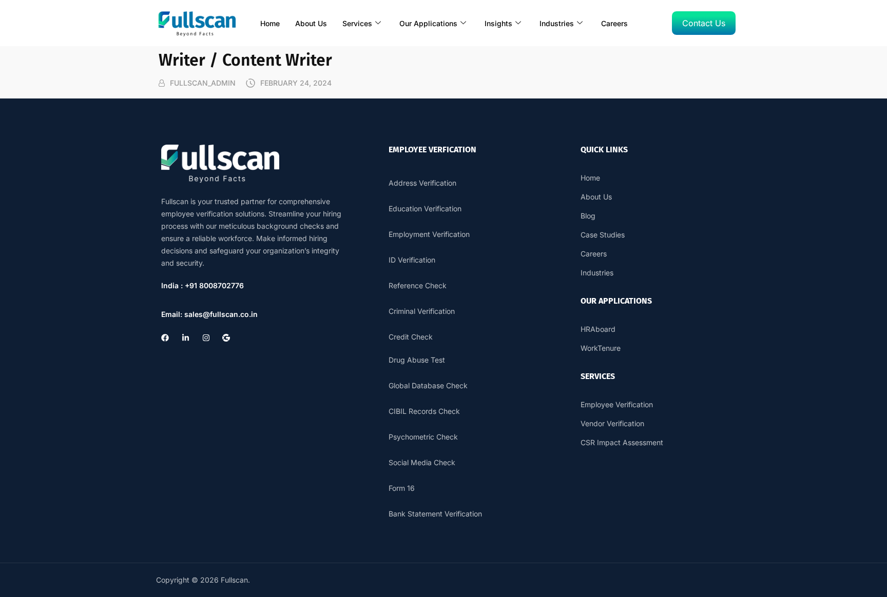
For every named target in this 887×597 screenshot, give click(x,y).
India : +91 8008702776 (202, 285)
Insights (498, 23)
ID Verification (412, 259)
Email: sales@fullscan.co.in (209, 314)
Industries (556, 23)
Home (270, 23)
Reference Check (418, 285)
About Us (311, 23)
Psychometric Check (423, 436)
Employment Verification (429, 234)
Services (357, 23)
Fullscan (234, 579)
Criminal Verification (422, 311)
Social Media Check (422, 462)
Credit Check (411, 336)
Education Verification (425, 208)
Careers (614, 23)
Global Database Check (428, 385)
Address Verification (422, 182)
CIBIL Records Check (424, 411)
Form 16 (402, 488)
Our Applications (428, 23)
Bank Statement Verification (435, 513)
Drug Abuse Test (417, 359)
